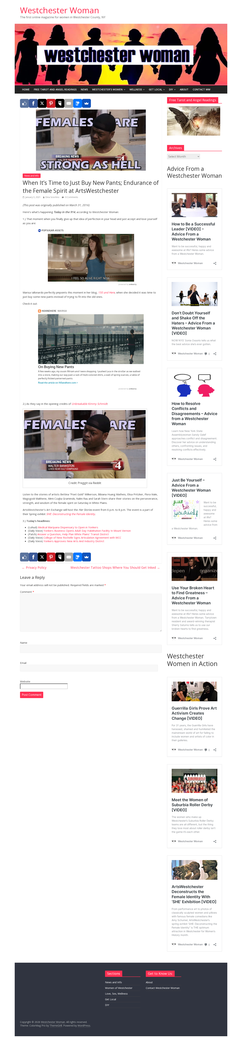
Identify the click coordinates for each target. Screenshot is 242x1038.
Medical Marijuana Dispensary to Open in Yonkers (68, 527)
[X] (42, 103)
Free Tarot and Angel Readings (55, 89)
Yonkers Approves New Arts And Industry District (74, 541)
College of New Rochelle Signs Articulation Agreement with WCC (82, 537)
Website (25, 681)
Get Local (155, 89)
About (184, 89)
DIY (171, 89)
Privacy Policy (34, 567)
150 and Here (106, 292)
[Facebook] (33, 103)
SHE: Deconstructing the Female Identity (70, 514)
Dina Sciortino (52, 197)
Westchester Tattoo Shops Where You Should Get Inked (115, 567)
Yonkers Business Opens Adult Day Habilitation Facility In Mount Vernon (87, 530)
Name (23, 642)
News (84, 89)
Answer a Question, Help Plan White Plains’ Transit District (73, 534)
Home (26, 89)
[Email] (68, 103)
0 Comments (71, 197)
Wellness (136, 89)
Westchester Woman (59, 10)
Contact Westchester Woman (163, 988)
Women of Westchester (118, 988)
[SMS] (77, 103)
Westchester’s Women (107, 89)
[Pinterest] (51, 103)
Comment (27, 592)
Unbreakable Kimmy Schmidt (89, 403)
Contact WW (201, 89)
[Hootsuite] (59, 103)
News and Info (31, 175)
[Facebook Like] (24, 103)
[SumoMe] (86, 103)
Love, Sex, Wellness (116, 993)
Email (23, 663)
